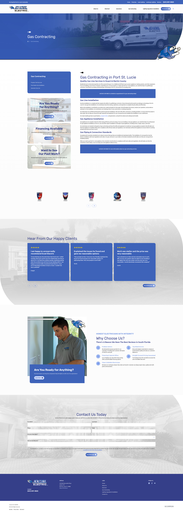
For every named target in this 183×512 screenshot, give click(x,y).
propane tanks (104, 115)
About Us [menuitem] (96, 8)
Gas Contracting (106, 489)
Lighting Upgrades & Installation (110, 492)
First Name (30, 421)
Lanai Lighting (141, 2)
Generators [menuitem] (119, 8)
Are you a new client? (32, 434)
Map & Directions (63, 488)
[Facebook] (152, 483)
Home (128, 2)
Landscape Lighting (151, 2)
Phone (29, 428)
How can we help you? (32, 440)
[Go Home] (27, 41)
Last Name (94, 421)
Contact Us (104, 494)
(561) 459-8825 (168, 2)
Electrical (104, 487)
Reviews (159, 2)
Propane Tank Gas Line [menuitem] (36, 82)
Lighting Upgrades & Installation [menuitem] (151, 8)
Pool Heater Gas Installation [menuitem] (37, 85)
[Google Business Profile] (149, 483)
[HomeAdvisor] (155, 483)
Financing (134, 2)
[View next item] (94, 205)
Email (93, 428)
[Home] (19, 8)
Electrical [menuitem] (107, 8)
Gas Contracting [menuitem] (132, 8)
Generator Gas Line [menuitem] (35, 88)
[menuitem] (10, 509)
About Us (104, 485)
